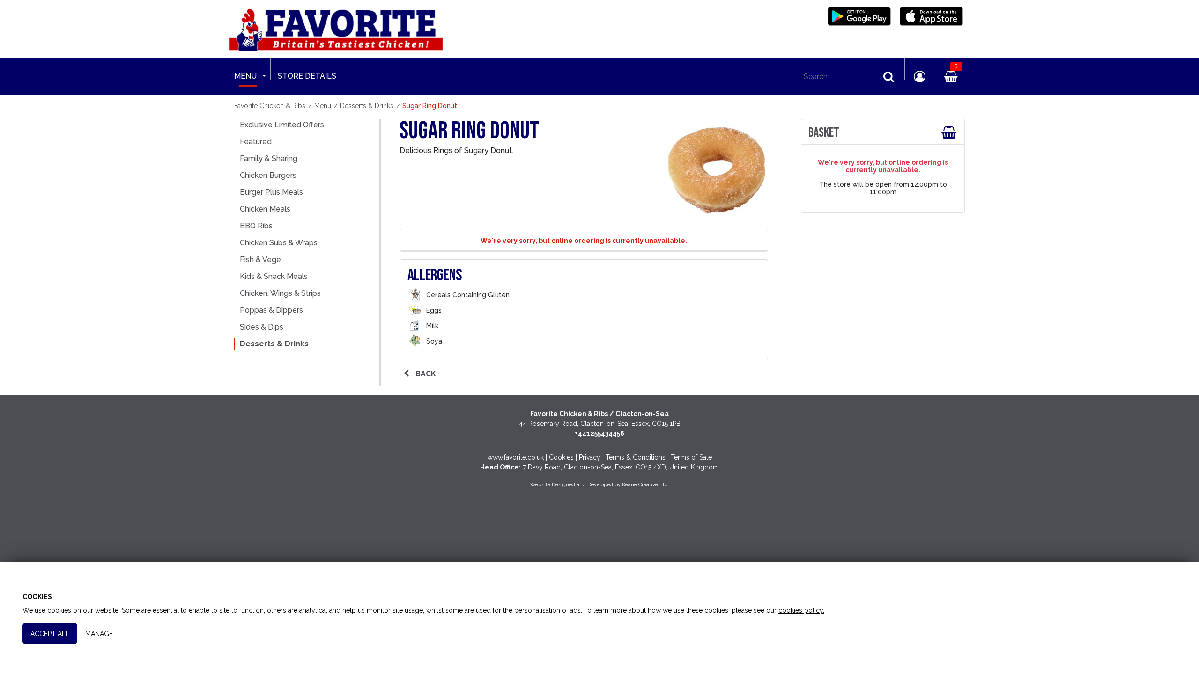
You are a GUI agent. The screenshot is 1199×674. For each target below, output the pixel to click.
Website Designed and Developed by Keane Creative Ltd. (599, 484)
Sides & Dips (261, 326)
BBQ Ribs (256, 225)
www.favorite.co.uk (516, 457)
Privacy (589, 457)
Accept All (49, 633)
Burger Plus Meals (271, 192)
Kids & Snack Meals (274, 276)
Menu (245, 76)
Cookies (561, 457)
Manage (99, 633)
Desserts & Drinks (274, 343)
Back (425, 373)
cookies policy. (801, 610)
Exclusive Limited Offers (282, 124)
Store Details (307, 76)
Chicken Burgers (268, 175)
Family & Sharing (268, 158)
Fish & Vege (260, 259)
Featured (256, 141)
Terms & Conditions (636, 457)
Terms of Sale (691, 457)
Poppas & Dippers (271, 310)
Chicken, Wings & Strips (280, 293)
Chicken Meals (265, 209)
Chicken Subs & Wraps (279, 242)
